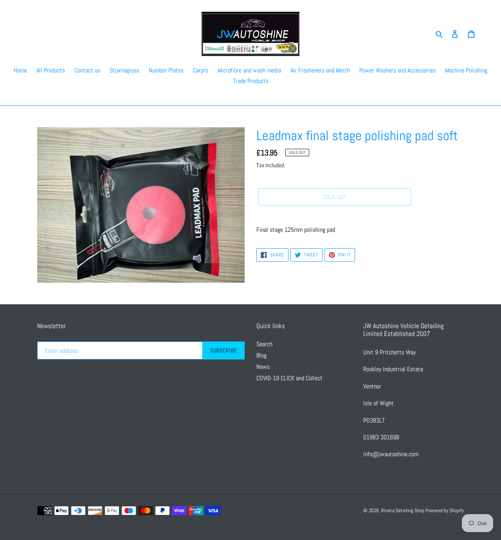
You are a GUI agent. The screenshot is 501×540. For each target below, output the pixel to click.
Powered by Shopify (444, 510)
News (263, 367)
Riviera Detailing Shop (403, 510)
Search (264, 344)
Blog (261, 355)
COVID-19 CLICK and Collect (289, 378)
